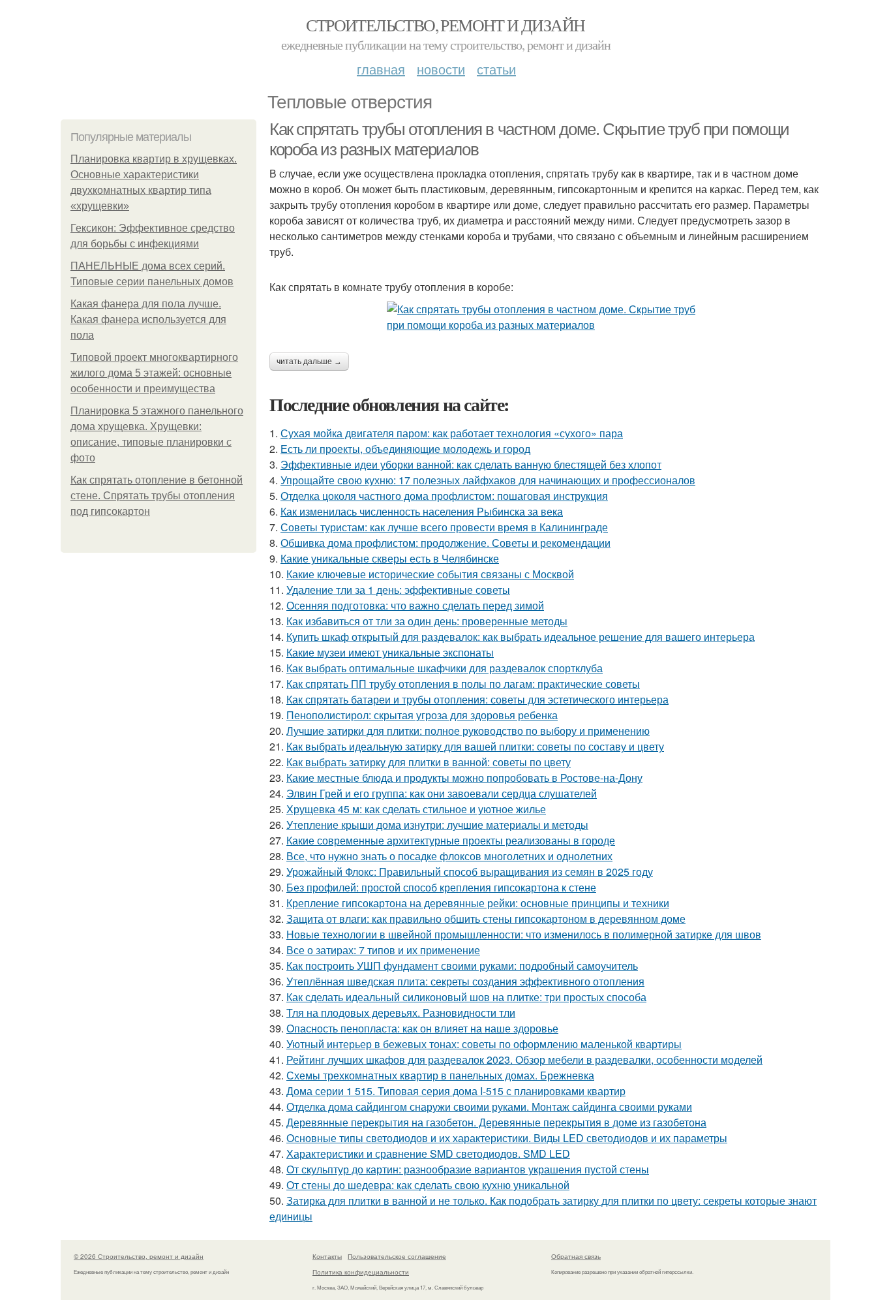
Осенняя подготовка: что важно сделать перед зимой (415, 605)
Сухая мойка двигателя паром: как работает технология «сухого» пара (451, 433)
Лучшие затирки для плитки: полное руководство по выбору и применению (468, 730)
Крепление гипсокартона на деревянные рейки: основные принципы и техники (477, 902)
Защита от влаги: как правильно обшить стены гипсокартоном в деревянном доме (486, 918)
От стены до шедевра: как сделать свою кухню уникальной (427, 1184)
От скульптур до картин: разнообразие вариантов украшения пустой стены (467, 1169)
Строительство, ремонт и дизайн (445, 25)
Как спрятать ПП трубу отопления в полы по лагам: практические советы (463, 683)
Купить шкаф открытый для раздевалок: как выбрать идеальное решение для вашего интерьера (520, 636)
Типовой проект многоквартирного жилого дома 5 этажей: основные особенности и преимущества (154, 373)
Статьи (496, 68)
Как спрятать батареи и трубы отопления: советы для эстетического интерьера (477, 699)
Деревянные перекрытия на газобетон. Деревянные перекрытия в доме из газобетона (496, 1122)
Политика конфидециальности (360, 1272)
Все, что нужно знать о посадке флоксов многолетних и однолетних (449, 855)
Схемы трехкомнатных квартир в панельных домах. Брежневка (440, 1075)
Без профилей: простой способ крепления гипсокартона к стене (441, 887)
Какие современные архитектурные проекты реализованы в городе (450, 840)
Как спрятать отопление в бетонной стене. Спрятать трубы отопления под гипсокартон (156, 495)
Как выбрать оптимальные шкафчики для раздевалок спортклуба (444, 667)
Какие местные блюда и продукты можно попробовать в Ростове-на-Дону (464, 777)
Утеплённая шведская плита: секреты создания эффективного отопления (465, 981)
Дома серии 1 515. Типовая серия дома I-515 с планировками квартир (456, 1090)
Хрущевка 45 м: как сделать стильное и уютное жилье (416, 808)
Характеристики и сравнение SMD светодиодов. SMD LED (428, 1153)
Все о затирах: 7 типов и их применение (383, 949)
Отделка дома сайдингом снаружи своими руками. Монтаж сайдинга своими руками (489, 1106)
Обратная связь (576, 1256)
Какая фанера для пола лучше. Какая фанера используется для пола (148, 319)
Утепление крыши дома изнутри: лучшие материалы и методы (437, 824)
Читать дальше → (309, 361)
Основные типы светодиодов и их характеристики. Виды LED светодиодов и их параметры (506, 1137)
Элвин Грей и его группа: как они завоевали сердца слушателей (441, 793)
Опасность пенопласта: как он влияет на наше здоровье (422, 1028)
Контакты (327, 1256)
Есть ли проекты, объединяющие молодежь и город (405, 448)
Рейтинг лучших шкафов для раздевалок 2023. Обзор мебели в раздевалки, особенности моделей (524, 1059)
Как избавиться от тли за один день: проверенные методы (426, 620)
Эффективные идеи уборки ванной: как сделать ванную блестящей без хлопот (470, 464)
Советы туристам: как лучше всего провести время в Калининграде (444, 526)
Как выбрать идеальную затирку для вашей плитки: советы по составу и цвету (475, 746)
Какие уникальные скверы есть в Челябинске (389, 558)
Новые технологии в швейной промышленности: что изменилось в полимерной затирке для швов (523, 934)
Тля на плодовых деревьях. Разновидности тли (400, 1012)
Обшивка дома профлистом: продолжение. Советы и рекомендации (445, 542)
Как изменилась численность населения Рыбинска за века (421, 511)
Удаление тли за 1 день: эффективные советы (398, 589)
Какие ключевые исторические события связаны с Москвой (430, 573)
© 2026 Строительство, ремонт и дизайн (139, 1256)
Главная (381, 68)
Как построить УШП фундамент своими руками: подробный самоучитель (462, 965)
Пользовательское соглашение (397, 1256)
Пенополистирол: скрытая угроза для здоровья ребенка (422, 714)
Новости (441, 68)
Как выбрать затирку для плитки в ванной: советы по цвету (428, 761)
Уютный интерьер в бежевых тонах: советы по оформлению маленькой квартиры (484, 1043)
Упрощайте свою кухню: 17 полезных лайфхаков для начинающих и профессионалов (487, 480)
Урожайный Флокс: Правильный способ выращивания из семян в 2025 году (469, 871)
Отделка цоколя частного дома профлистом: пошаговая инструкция (444, 495)
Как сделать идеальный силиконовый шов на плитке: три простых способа (466, 996)
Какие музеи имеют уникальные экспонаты (390, 652)
